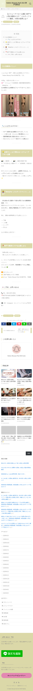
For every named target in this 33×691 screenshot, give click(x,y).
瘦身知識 (16, 21)
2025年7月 (6, 550)
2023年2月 (6, 571)
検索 (28, 453)
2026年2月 (6, 539)
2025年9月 (6, 546)
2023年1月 (6, 575)
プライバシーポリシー (11, 685)
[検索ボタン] (30, 3)
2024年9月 (6, 557)
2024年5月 (6, 560)
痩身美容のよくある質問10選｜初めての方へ (13, 474)
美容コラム (6, 623)
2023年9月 (6, 568)
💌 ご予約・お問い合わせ (15, 54)
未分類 (5, 616)
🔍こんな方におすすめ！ (15, 39)
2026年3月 (6, 535)
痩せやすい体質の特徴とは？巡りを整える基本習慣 (15, 463)
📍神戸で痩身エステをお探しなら (15, 52)
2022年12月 (6, 578)
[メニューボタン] (3, 3)
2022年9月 (6, 589)
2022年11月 (6, 582)
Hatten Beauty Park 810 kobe (17, 356)
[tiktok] (16, 682)
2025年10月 (6, 542)
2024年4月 (6, 564)
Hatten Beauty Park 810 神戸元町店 (16, 3)
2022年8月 (6, 593)
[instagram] (14, 682)
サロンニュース (7, 602)
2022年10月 (6, 586)
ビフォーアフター (8, 21)
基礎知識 (5, 613)
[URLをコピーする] (29, 323)
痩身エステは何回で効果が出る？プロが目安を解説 (15, 502)
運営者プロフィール (22, 685)
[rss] (19, 682)
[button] (3, 323)
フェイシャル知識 (8, 609)
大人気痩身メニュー (11, 37)
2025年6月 (6, 553)
